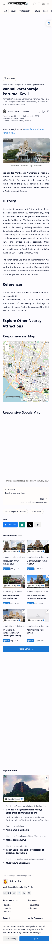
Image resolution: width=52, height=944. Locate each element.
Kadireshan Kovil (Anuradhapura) (11, 597)
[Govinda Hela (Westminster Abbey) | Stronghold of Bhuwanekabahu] (26, 788)
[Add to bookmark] (23, 542)
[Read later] (39, 111)
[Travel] (13, 11)
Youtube (7, 908)
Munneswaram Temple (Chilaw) (38, 562)
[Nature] (37, 11)
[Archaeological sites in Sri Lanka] (29, 806)
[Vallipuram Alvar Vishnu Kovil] (14, 546)
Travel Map (34, 905)
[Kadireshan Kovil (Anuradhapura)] (14, 581)
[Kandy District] (21, 846)
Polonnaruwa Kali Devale (35, 631)
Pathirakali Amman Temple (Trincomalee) (37, 597)
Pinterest (8, 911)
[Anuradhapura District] (14, 591)
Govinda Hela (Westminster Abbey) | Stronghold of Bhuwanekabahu (24, 811)
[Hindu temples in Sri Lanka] (15, 511)
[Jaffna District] (36, 511)
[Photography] (24, 11)
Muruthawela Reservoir (18, 863)
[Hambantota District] (25, 859)
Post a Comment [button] (26, 649)
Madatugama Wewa (16, 839)
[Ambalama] (20, 826)
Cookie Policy (10, 938)
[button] (4, 4)
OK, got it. (34, 938)
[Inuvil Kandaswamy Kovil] (26, 491)
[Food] (45, 11)
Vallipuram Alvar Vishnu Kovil (11, 562)
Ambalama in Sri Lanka (17, 830)
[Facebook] (5, 893)
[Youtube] (9, 893)
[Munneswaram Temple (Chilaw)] (38, 546)
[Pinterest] (14, 893)
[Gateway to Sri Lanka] (17, 3)
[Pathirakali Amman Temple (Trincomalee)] (38, 581)
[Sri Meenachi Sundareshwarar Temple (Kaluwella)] (14, 615)
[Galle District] (10, 626)
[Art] (6, 11)
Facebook (8, 905)
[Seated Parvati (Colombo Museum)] (26, 500)
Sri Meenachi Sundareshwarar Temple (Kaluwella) (12, 633)
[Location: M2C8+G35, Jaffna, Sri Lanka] (17, 121)
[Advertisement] (26, 43)
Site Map (33, 908)
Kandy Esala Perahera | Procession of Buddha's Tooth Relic (25, 851)
